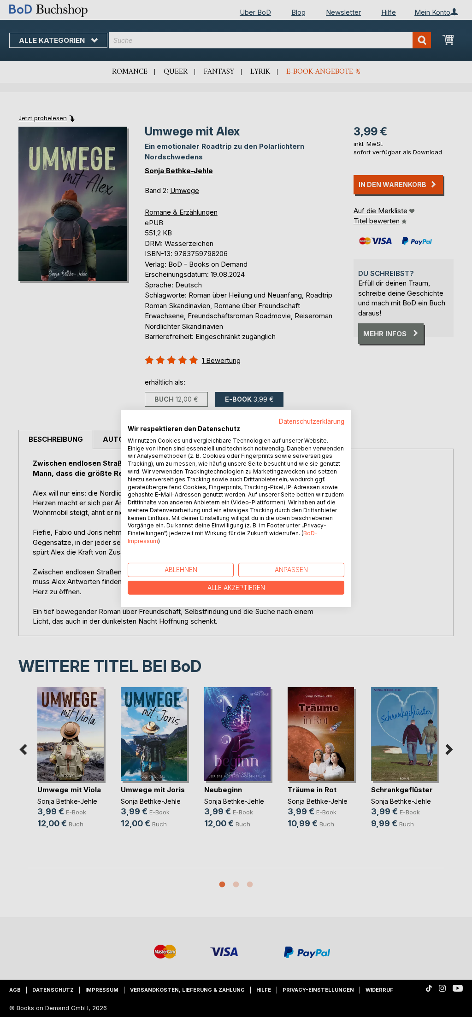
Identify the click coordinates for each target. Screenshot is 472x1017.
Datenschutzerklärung (311, 421)
